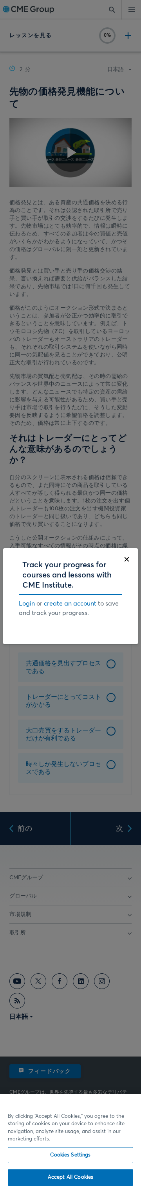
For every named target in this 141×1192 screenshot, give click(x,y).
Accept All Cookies (70, 1177)
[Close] (126, 559)
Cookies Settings (70, 1155)
